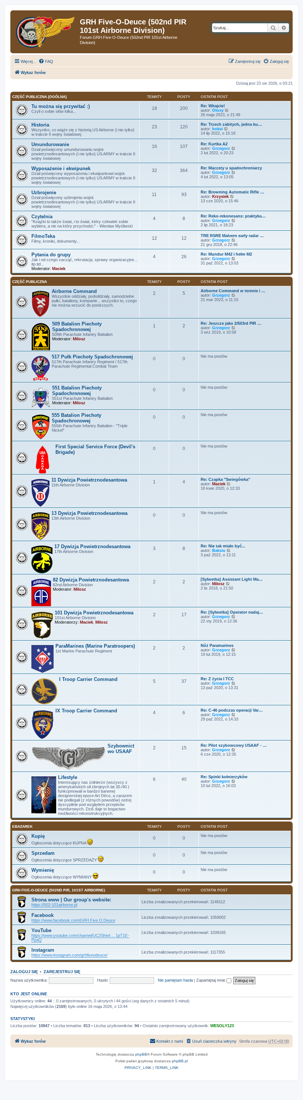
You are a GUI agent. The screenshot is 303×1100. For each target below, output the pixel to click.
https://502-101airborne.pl (54, 904)
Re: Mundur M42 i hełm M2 (226, 254)
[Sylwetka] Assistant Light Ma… (232, 579)
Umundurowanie (50, 144)
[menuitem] (45, 61)
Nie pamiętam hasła (175, 980)
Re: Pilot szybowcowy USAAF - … (234, 745)
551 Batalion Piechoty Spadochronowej (77, 390)
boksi (217, 128)
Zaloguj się (24, 971)
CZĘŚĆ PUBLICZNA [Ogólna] (39, 97)
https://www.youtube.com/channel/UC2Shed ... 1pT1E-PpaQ (80, 937)
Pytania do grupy (51, 254)
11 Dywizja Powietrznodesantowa (89, 480)
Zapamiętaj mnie (211, 980)
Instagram (42, 950)
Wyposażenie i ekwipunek (61, 168)
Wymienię (42, 870)
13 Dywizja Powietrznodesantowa (89, 513)
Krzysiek (220, 196)
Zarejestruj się (62, 971)
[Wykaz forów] (46, 30)
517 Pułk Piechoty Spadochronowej (92, 357)
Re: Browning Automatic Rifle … (232, 192)
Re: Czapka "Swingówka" (225, 479)
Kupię (38, 836)
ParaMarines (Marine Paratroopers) (95, 646)
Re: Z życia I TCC (217, 678)
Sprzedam (43, 853)
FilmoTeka (43, 236)
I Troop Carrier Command (88, 679)
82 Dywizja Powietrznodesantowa (91, 580)
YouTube (41, 930)
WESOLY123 (222, 1025)
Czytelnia (41, 216)
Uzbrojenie (43, 192)
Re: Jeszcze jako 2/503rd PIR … (231, 323)
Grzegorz (221, 148)
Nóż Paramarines (217, 645)
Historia (40, 125)
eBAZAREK (22, 826)
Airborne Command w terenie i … (233, 291)
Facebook (42, 915)
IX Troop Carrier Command (86, 710)
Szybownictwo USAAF (121, 748)
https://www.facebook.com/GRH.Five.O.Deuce (73, 920)
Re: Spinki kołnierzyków (224, 777)
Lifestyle (67, 777)
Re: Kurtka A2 (214, 144)
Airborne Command (74, 291)
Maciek (58, 268)
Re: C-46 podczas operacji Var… (232, 710)
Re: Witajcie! (213, 106)
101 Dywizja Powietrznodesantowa (94, 612)
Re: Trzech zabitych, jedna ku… (231, 124)
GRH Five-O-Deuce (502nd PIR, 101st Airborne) (58, 890)
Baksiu (218, 550)
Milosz (79, 339)
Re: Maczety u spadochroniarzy (231, 168)
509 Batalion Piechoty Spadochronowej (77, 326)
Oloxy (218, 110)
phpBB (141, 1054)
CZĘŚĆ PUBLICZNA (29, 282)
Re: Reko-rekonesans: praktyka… (233, 216)
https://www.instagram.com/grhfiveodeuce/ (69, 955)
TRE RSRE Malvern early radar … (232, 235)
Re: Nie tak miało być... (223, 546)
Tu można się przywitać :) (60, 106)
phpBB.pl (180, 1061)
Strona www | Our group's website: (71, 899)
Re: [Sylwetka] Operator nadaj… (232, 612)
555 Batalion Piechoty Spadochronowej (76, 418)
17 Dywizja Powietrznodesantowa (92, 546)
